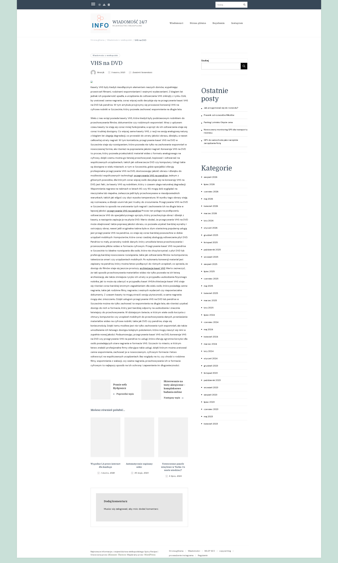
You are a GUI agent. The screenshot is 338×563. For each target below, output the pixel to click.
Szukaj (205, 60)
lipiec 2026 (209, 184)
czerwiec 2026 (211, 191)
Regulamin (219, 23)
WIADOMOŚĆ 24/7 (129, 22)
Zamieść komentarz (142, 72)
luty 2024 (209, 351)
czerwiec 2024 (211, 322)
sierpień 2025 (210, 264)
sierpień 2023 (210, 394)
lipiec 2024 (209, 315)
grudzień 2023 (211, 365)
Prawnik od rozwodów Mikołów (219, 115)
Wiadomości (176, 23)
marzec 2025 (210, 300)
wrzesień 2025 (211, 257)
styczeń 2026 (210, 227)
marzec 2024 (210, 344)
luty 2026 (208, 220)
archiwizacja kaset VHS (152, 268)
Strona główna (198, 23)
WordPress (149, 555)
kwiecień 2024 (211, 336)
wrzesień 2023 (211, 387)
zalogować (122, 508)
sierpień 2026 (210, 177)
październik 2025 (212, 249)
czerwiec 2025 (211, 278)
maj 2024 (208, 329)
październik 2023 (212, 380)
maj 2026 (208, 198)
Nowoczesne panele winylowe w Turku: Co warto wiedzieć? (173, 467)
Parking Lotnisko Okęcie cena (218, 122)
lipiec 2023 (209, 402)
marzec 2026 (210, 213)
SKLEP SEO (209, 551)
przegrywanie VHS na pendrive (151, 175)
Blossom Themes (117, 555)
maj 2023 (208, 416)
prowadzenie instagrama (181, 555)
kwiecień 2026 (211, 206)
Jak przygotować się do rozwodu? (221, 107)
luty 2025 (208, 307)
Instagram (237, 23)
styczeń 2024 (211, 358)
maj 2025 (208, 286)
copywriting (225, 551)
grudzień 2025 (211, 235)
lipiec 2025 (209, 271)
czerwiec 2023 (211, 409)
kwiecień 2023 (211, 423)
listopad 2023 (211, 373)
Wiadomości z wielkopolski (105, 55)
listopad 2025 (211, 242)
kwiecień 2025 (211, 293)
